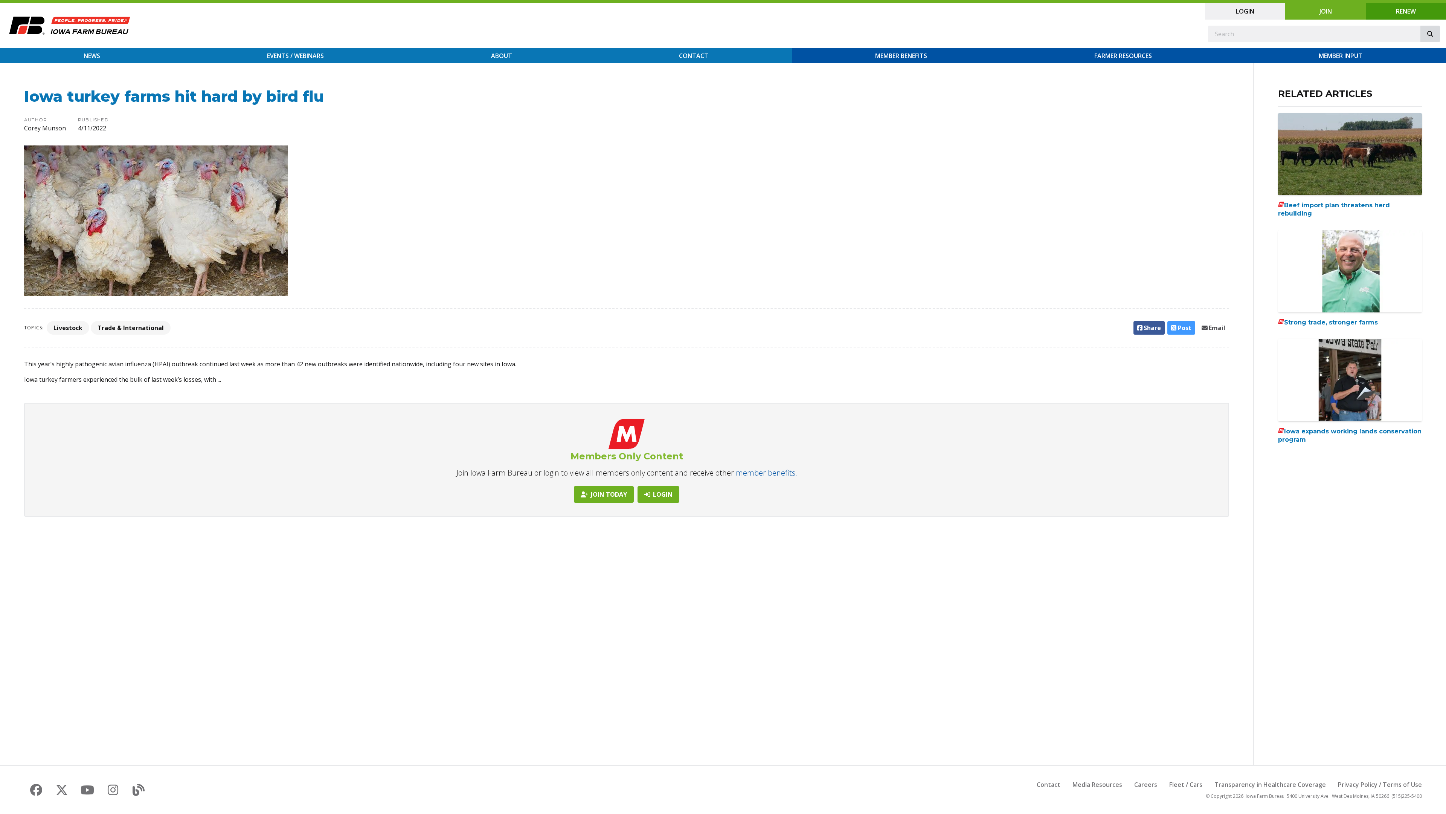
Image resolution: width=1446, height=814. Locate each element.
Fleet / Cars (1185, 784)
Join (1325, 11)
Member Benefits (901, 56)
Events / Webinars (295, 56)
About (501, 56)
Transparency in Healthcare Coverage (1270, 784)
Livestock (67, 328)
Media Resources (1097, 784)
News (92, 56)
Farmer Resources (1123, 56)
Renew (1406, 11)
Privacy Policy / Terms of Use (1380, 784)
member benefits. (766, 473)
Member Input (1340, 56)
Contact (693, 56)
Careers (1145, 784)
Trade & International (131, 328)
